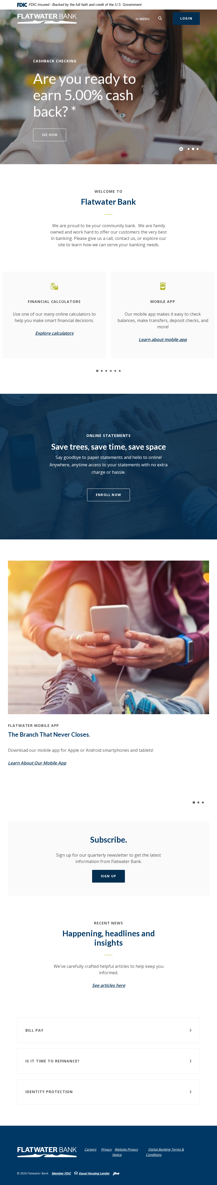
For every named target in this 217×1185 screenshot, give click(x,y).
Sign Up (108, 876)
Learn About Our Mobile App (37, 763)
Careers (90, 1149)
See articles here (108, 985)
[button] (108, 1030)
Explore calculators (54, 333)
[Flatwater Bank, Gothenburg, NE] (47, 19)
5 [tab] (115, 371)
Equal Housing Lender (94, 1173)
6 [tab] (120, 371)
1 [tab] (188, 149)
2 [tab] (193, 149)
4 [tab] (111, 371)
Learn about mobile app (163, 339)
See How (49, 134)
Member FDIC (61, 1173)
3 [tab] (197, 149)
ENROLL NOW (108, 495)
